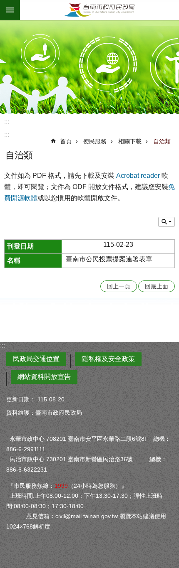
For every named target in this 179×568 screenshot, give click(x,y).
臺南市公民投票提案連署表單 (109, 259)
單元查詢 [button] (166, 222)
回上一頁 (118, 286)
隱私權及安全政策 (108, 358)
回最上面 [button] (156, 286)
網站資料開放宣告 (44, 376)
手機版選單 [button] (10, 10)
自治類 (162, 141)
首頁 (66, 141)
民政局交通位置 (36, 358)
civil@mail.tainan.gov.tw (86, 516)
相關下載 (130, 141)
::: (6, 121)
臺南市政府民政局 (99, 10)
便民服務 (95, 141)
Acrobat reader (138, 175)
